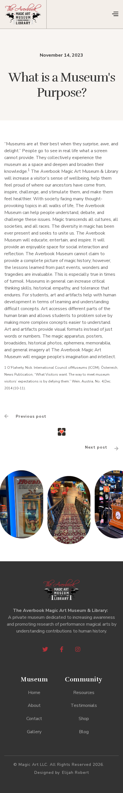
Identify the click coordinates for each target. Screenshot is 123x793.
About (34, 705)
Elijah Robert (75, 772)
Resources (83, 692)
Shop (84, 718)
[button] (115, 14)
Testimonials (84, 705)
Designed (44, 772)
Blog (84, 732)
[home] (25, 14)
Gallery (34, 732)
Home (34, 692)
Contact (34, 718)
